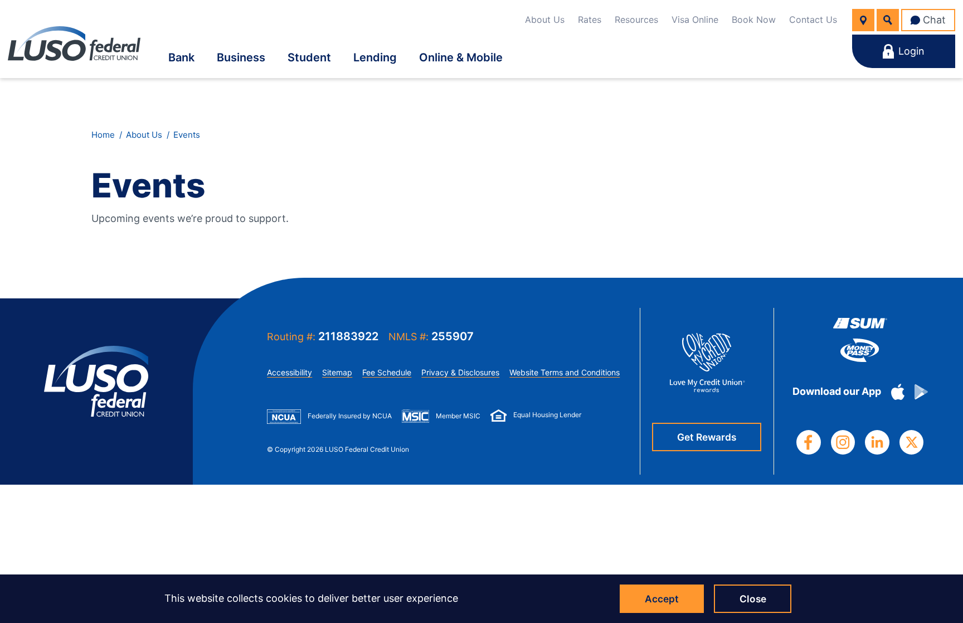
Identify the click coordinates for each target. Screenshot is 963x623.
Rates (589, 19)
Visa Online (695, 19)
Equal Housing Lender (547, 414)
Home (103, 134)
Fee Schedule (386, 372)
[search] (888, 20)
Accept (662, 599)
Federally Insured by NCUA (350, 416)
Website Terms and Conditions (564, 372)
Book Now (754, 19)
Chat (934, 20)
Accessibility (289, 372)
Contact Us (813, 19)
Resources (636, 19)
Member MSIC (458, 416)
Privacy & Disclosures (460, 372)
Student (309, 57)
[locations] (863, 20)
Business (241, 57)
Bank (181, 57)
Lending (375, 57)
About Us (545, 19)
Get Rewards (706, 437)
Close (753, 599)
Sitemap (337, 372)
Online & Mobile (461, 57)
